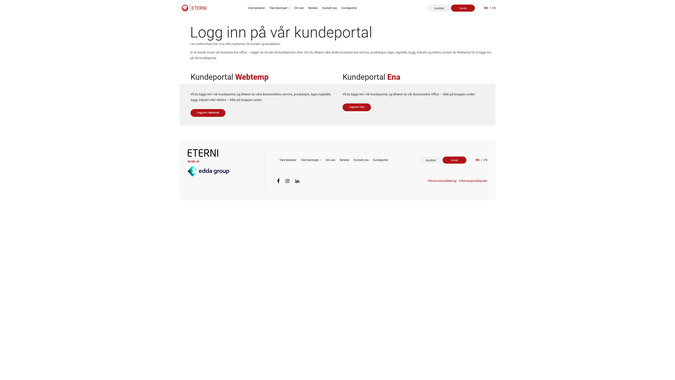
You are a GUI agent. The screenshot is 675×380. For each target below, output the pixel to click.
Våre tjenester (256, 8)
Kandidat (439, 8)
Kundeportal (349, 8)
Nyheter (313, 8)
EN (494, 8)
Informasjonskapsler (473, 181)
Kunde (463, 8)
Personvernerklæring (442, 181)
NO (487, 8)
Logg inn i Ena (357, 107)
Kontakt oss (329, 8)
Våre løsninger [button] (278, 8)
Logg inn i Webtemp (208, 112)
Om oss (299, 8)
